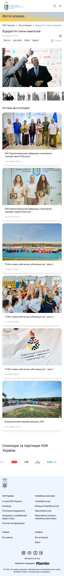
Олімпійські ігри (42, 501)
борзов (35, 40)
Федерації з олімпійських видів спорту (14, 517)
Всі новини (7, 537)
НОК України (8, 25)
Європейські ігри (43, 511)
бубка (27, 40)
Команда (6, 506)
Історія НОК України (12, 501)
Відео (37, 542)
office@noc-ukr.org (32, 558)
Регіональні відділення (13, 511)
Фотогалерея (25, 25)
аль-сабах (17, 40)
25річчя (7, 40)
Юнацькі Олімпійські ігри (47, 506)
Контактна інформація (13, 523)
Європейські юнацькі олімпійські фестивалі (45, 517)
